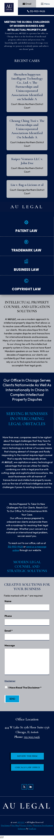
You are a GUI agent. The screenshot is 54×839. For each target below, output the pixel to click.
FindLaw (32, 828)
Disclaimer (10, 680)
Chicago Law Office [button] (27, 767)
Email (28, 3)
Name (8, 601)
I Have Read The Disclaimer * (25, 687)
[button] (45, 4)
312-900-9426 (37, 11)
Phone (8, 615)
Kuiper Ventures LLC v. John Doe (27, 161)
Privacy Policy (27, 825)
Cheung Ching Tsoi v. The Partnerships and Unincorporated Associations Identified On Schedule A (27, 129)
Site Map (15, 825)
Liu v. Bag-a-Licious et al (27, 185)
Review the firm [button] (27, 756)
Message (10, 645)
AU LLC (21, 822)
